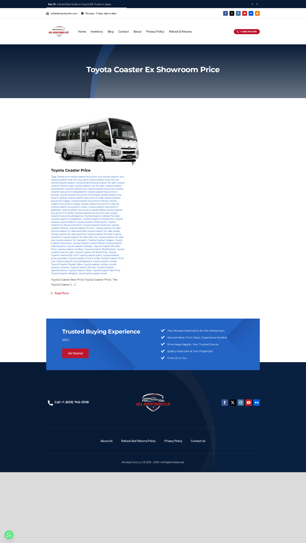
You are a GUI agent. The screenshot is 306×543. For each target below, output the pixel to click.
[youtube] (244, 13)
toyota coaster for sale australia (68, 230)
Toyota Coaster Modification (100, 249)
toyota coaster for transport (71, 239)
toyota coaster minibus (71, 249)
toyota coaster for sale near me (80, 236)
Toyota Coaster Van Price (106, 270)
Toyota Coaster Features (97, 224)
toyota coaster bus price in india (85, 197)
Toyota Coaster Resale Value (67, 264)
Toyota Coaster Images (101, 239)
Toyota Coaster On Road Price (91, 252)
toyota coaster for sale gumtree (68, 233)
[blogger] (257, 13)
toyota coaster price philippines (74, 261)
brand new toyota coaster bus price (77, 176)
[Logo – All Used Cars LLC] (58, 23)
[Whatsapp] (9, 534)
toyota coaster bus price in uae (92, 212)
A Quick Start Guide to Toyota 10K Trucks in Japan (79, 4)
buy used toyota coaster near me (96, 179)
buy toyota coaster (108, 176)
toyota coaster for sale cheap (103, 230)
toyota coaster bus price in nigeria (100, 203)
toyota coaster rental (104, 261)
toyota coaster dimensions (92, 221)
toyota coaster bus (76, 188)
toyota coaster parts (90, 255)
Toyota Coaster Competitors (99, 218)
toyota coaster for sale (108, 227)
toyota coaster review (96, 264)
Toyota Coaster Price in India (84, 258)
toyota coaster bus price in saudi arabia (83, 209)
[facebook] (225, 13)
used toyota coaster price (93, 273)
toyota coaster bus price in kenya (90, 200)
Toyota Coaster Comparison (66, 218)
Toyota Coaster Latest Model (89, 242)
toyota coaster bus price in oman (69, 206)
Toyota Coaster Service (83, 267)
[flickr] (251, 13)
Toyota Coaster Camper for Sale (102, 215)
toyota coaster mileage (79, 245)
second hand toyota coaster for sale (96, 182)
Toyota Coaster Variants (64, 273)
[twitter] (231, 13)
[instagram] (238, 13)
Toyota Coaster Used (79, 270)
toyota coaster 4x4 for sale (89, 185)
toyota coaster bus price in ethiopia (79, 194)
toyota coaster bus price (101, 188)
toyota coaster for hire (82, 227)
